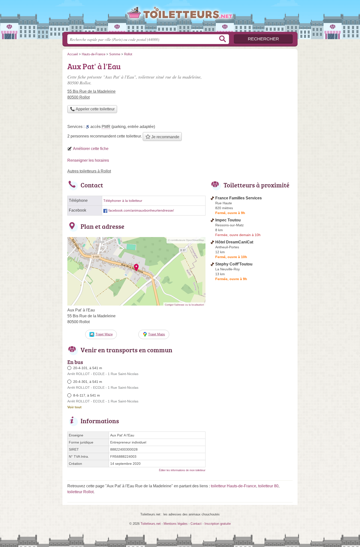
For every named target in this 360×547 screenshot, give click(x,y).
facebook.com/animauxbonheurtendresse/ (141, 210)
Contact (196, 523)
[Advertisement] (251, 94)
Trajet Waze (104, 334)
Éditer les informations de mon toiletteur (182, 470)
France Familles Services (238, 198)
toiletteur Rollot (80, 492)
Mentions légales (176, 523)
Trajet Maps (156, 334)
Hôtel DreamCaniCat (234, 242)
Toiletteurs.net (180, 17)
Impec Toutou (228, 220)
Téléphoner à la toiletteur (122, 201)
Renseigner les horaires (88, 160)
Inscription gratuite (217, 523)
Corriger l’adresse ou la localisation (184, 304)
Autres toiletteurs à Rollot (89, 171)
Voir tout (74, 407)
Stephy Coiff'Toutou (233, 264)
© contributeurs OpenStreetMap (186, 240)
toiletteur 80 (268, 486)
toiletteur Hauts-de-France (233, 486)
